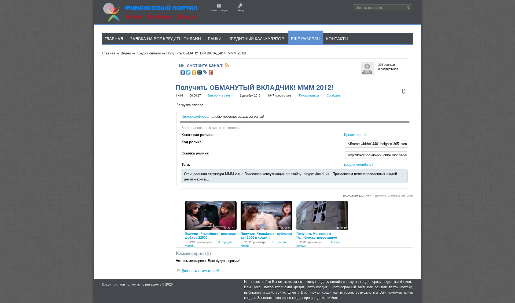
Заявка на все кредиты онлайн (165, 38)
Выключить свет (219, 95)
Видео (126, 53)
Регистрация (219, 10)
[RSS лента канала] (227, 66)
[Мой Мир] (200, 72)
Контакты (337, 38)
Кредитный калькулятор (256, 38)
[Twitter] (188, 72)
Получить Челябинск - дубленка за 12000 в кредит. (266, 235)
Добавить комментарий (200, 270)
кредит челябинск (358, 164)
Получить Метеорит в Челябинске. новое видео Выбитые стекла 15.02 (316, 237)
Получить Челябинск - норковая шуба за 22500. (210, 235)
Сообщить (334, 95)
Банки (215, 38)
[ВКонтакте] (183, 72)
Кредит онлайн (149, 53)
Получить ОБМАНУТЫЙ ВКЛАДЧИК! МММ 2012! (206, 53)
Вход (240, 10)
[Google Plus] (211, 72)
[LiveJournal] (205, 72)
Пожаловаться (309, 95)
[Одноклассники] (194, 72)
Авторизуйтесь (195, 116)
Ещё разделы (305, 38)
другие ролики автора (394, 195)
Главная (108, 53)
